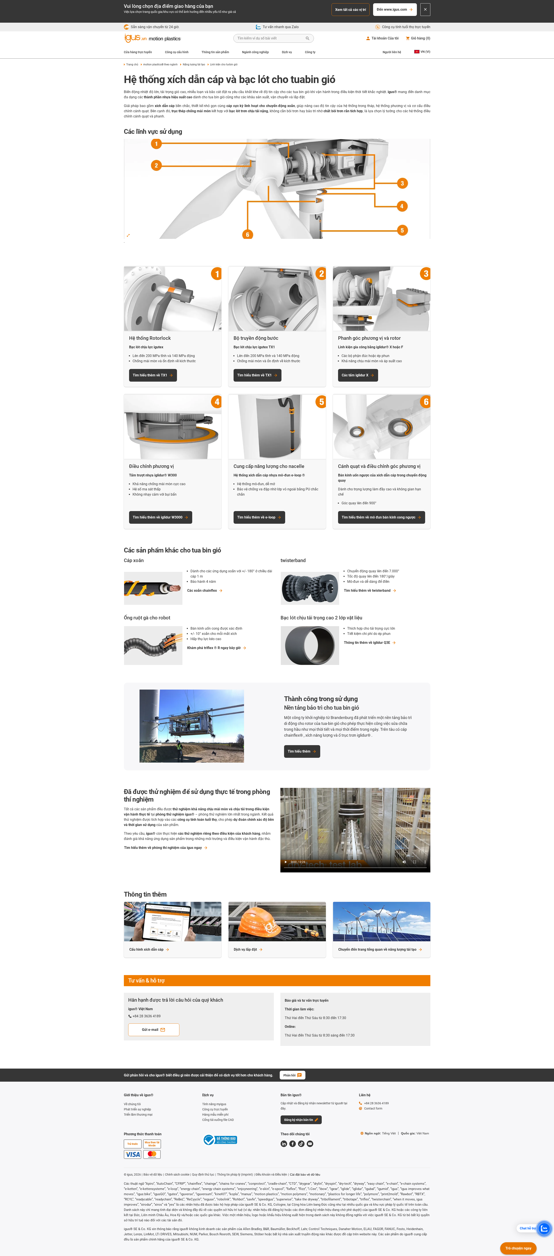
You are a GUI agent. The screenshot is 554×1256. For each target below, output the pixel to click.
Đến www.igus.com (392, 9)
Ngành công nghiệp (255, 52)
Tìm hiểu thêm (299, 751)
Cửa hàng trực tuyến (138, 52)
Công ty (310, 52)
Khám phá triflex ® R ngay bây (214, 648)
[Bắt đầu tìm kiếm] (307, 38)
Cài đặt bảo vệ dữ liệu (305, 1174)
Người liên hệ (392, 52)
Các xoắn (202, 590)
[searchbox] (270, 38)
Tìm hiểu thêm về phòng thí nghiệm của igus (163, 848)
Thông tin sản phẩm (215, 52)
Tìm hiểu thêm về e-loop (256, 517)
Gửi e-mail (150, 1030)
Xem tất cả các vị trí (350, 10)
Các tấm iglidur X (355, 375)
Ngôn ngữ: (380, 1133)
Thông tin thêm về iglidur (367, 643)
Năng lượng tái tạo (194, 64)
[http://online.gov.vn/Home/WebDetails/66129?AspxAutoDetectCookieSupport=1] (219, 1140)
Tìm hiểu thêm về (367, 590)
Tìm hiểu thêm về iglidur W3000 (157, 517)
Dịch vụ (287, 52)
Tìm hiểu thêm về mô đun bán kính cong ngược (378, 517)
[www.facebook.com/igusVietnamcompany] (292, 1143)
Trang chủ (132, 64)
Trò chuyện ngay (518, 1248)
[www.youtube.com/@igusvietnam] (310, 1143)
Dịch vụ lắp (245, 949)
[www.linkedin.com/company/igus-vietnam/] (284, 1143)
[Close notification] (425, 9)
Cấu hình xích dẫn (146, 949)
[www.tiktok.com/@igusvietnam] (301, 1143)
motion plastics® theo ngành (160, 64)
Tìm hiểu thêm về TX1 (150, 375)
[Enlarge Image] (128, 235)
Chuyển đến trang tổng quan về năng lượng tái (377, 949)
